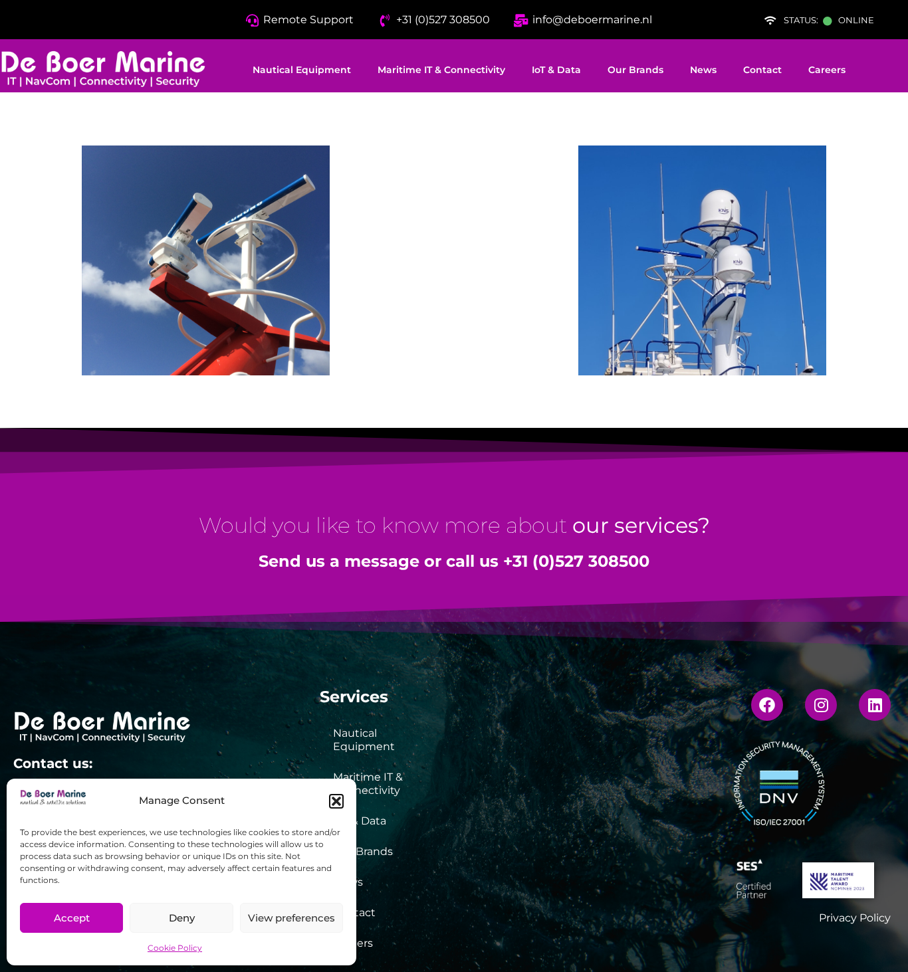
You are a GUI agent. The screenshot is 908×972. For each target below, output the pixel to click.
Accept (72, 918)
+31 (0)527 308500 (576, 561)
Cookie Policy (175, 948)
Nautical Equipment (302, 70)
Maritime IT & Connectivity (441, 70)
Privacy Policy (855, 918)
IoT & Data (556, 70)
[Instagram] (821, 705)
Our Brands (635, 70)
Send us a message (339, 561)
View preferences (291, 918)
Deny (182, 918)
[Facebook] (767, 705)
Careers (827, 70)
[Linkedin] (875, 705)
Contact (762, 70)
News (703, 70)
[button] (336, 801)
